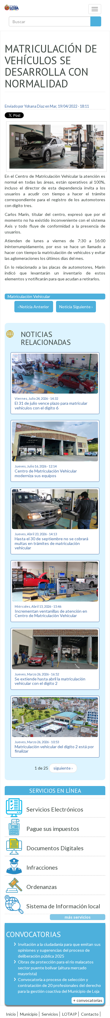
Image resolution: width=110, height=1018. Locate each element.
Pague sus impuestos (52, 828)
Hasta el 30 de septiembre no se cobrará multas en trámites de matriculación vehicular (51, 543)
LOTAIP (69, 1014)
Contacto (90, 1014)
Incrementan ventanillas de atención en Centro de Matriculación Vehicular (51, 613)
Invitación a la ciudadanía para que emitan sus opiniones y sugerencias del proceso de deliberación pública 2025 (59, 950)
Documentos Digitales (55, 848)
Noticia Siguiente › (76, 306)
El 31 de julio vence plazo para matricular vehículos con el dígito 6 (51, 405)
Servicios (50, 1014)
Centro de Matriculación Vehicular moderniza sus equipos (46, 473)
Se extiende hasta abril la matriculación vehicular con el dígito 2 (50, 681)
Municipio (29, 1014)
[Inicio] (11, 7)
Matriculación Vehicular (29, 296)
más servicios (78, 916)
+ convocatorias (87, 1000)
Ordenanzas (41, 886)
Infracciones (42, 867)
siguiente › (63, 767)
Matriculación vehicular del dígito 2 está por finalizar (54, 748)
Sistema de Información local (63, 906)
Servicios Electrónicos (54, 809)
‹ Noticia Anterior (33, 306)
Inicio (11, 1014)
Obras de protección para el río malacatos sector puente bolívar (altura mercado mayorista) (56, 967)
